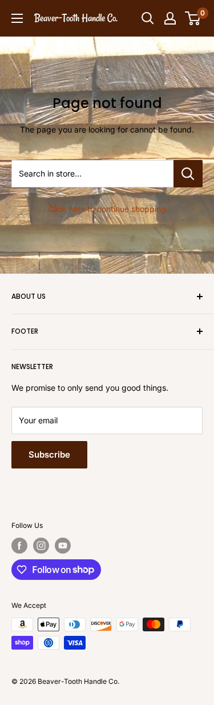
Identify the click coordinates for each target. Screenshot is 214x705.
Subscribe (49, 454)
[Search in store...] (188, 173)
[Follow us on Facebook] (19, 546)
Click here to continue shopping (107, 209)
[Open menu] (17, 18)
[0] (193, 18)
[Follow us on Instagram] (41, 546)
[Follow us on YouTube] (63, 546)
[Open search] (148, 18)
